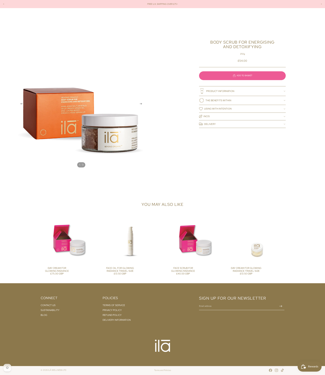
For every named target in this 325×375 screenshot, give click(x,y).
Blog (44, 315)
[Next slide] (321, 4)
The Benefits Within (218, 100)
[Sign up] (280, 306)
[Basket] (282, 15)
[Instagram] (276, 370)
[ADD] (90, 258)
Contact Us (48, 305)
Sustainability (50, 310)
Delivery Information (117, 319)
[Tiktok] (282, 370)
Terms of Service (114, 305)
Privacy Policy (112, 310)
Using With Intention (218, 108)
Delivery (210, 124)
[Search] (267, 15)
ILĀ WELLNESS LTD (57, 370)
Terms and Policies (162, 370)
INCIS (206, 116)
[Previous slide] (3, 4)
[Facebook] (270, 370)
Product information (220, 91)
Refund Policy (112, 315)
